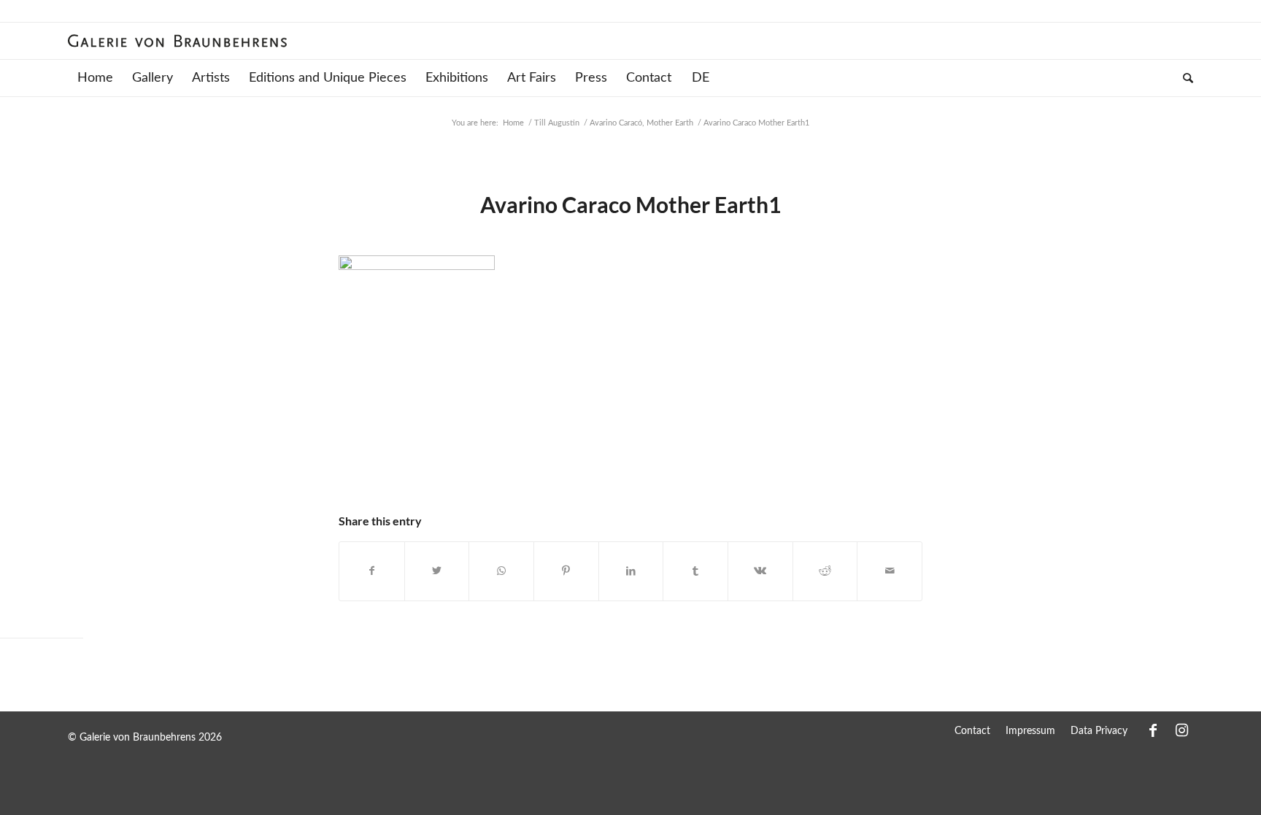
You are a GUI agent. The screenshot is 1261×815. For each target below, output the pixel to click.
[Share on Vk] (760, 571)
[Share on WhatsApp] (501, 571)
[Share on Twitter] (437, 571)
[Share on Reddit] (825, 571)
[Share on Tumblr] (695, 571)
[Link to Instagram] (1182, 730)
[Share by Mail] (889, 571)
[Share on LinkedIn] (631, 571)
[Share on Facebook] (371, 571)
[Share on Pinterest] (566, 571)
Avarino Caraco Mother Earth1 (630, 204)
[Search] (1183, 78)
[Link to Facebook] (1153, 730)
